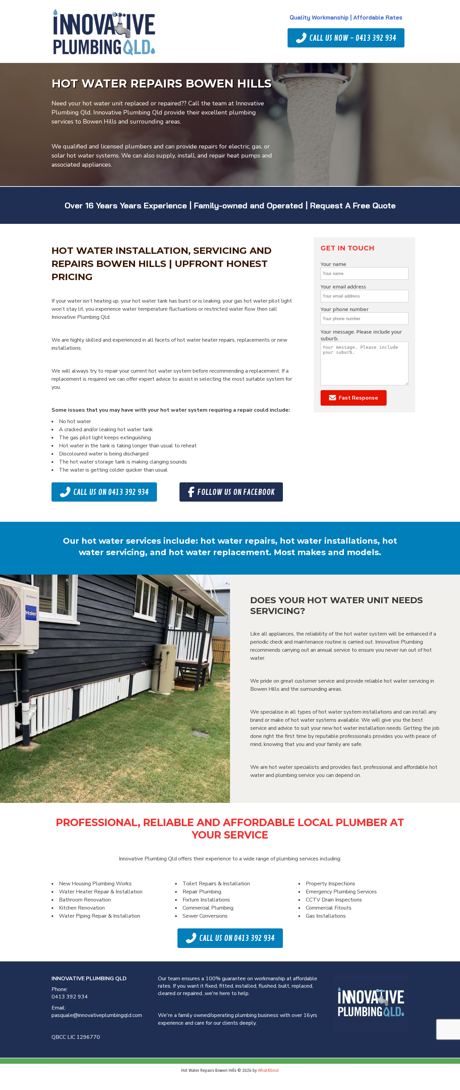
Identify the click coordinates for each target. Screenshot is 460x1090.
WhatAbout (268, 1070)
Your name (333, 264)
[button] (354, 398)
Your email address (343, 286)
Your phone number (345, 309)
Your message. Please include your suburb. (361, 335)
